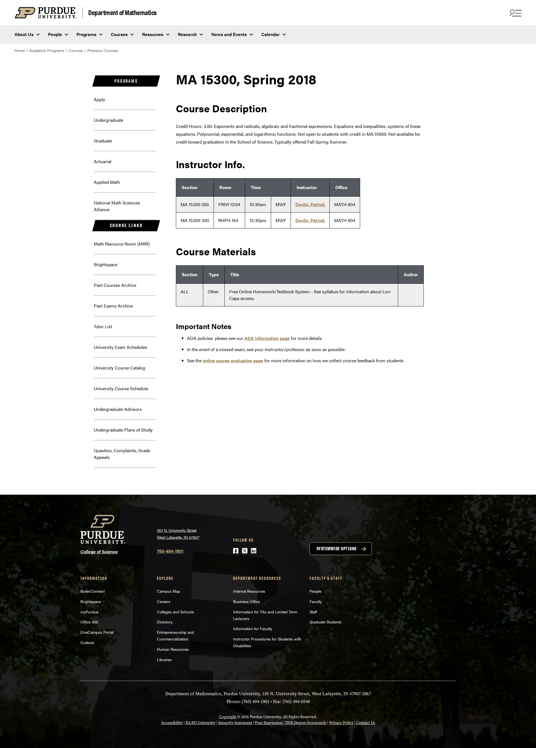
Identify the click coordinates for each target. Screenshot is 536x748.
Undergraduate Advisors (118, 409)
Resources (152, 34)
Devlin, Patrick (310, 204)
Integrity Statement (235, 722)
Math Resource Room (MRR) (122, 243)
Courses (119, 34)
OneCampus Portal (96, 632)
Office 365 (89, 622)
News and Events (229, 34)
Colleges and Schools (175, 611)
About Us (24, 34)
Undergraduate (108, 120)
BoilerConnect (92, 591)
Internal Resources (249, 591)
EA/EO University (201, 722)
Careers (163, 601)
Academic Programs (46, 50)
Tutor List (103, 326)
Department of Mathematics (122, 12)
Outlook (87, 642)
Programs (86, 34)
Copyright (227, 717)
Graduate (103, 140)
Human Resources (173, 649)
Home (20, 50)
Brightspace (105, 264)
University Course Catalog (119, 368)
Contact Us (365, 722)
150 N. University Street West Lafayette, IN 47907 (178, 533)
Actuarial (102, 161)
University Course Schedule (121, 388)
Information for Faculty (252, 628)
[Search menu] (514, 13)
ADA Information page (267, 338)
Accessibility (172, 722)
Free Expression (269, 722)
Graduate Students (325, 622)
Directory (165, 622)
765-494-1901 (170, 551)
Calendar (270, 34)
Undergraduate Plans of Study (123, 430)
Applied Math (107, 182)
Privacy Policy (341, 722)
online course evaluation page (233, 360)
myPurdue (89, 611)
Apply (99, 99)
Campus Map (168, 591)
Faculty (316, 601)
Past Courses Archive (115, 285)
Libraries (164, 659)
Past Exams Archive (113, 305)
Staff (313, 611)
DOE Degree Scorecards (305, 722)
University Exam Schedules (120, 347)
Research (187, 34)
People (55, 34)
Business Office (246, 601)
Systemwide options (336, 548)
